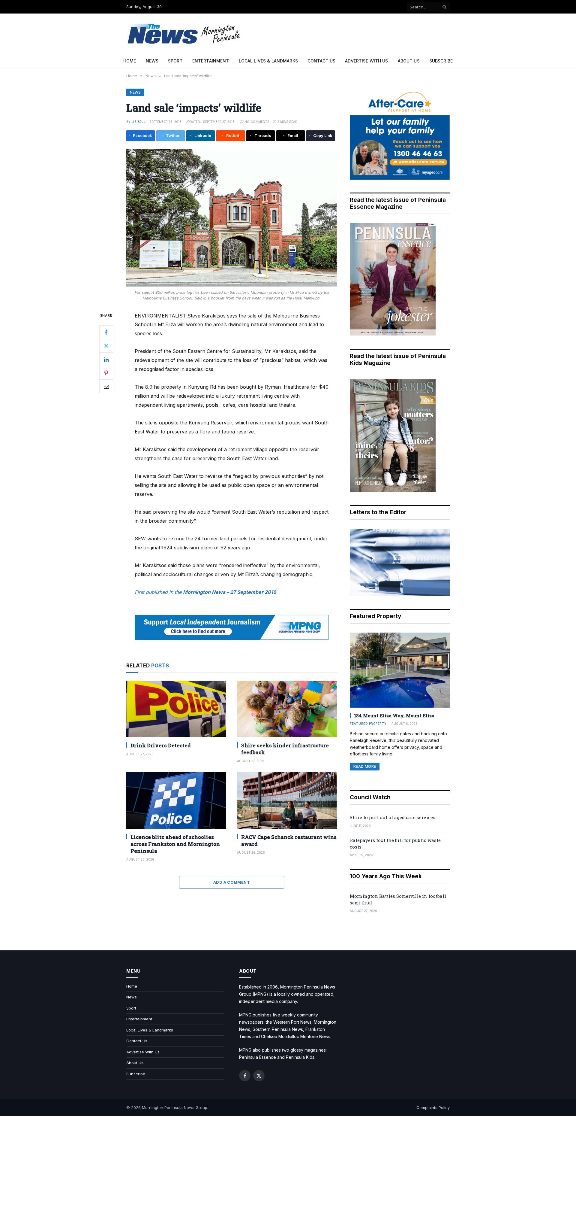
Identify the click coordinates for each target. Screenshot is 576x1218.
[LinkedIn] (106, 359)
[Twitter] (106, 346)
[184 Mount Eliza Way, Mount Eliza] (400, 670)
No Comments (256, 121)
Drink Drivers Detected (160, 745)
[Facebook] (106, 332)
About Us (409, 60)
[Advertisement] (288, 1167)
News (152, 60)
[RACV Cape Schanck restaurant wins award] (287, 800)
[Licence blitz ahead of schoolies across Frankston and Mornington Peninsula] (176, 800)
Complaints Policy (433, 1107)
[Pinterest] (106, 373)
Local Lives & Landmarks (268, 60)
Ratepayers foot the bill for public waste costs (395, 843)
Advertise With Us (366, 60)
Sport (175, 60)
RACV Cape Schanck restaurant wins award (289, 840)
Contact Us (321, 60)
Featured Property (368, 723)
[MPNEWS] (184, 33)
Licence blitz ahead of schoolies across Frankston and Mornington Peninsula (175, 844)
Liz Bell (138, 121)
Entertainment (210, 60)
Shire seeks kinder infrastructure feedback (285, 749)
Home (129, 60)
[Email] (106, 386)
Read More (364, 766)
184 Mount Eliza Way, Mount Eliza (394, 715)
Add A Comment (231, 882)
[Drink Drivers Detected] (176, 709)
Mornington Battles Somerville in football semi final (398, 899)
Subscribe (441, 60)
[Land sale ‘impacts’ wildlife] (231, 218)
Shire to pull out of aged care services (392, 817)
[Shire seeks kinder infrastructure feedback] (287, 709)
